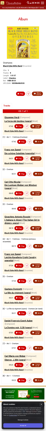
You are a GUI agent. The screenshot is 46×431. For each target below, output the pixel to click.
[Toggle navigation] (42, 3)
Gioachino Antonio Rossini (17, 216)
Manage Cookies (23, 420)
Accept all (23, 425)
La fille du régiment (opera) (17, 292)
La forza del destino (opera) (18, 121)
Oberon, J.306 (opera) (15, 360)
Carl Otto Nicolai (12, 182)
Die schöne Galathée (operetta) (19, 153)
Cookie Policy (13, 415)
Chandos (12, 78)
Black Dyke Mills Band (12, 66)
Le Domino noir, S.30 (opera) (18, 327)
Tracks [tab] (6, 105)
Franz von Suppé (12, 149)
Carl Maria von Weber (15, 356)
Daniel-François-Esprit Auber (18, 320)
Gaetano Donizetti (13, 289)
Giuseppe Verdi (11, 117)
